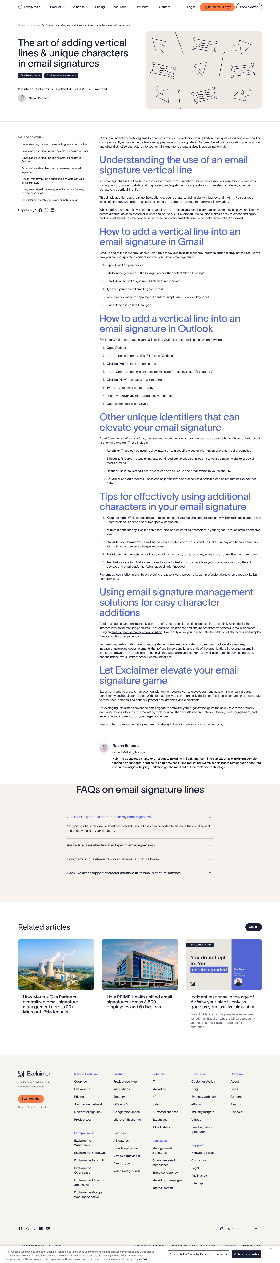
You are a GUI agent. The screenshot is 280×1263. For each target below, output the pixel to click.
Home (21, 25)
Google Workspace (126, 1112)
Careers (236, 1097)
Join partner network (88, 1104)
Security (119, 1097)
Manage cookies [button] (252, 1245)
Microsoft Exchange (127, 1119)
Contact (164, 7)
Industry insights (202, 1112)
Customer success (165, 1112)
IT (153, 1081)
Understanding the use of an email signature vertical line (54, 144)
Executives (159, 1119)
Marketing (159, 1089)
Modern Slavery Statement (149, 1245)
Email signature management (61, 75)
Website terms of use (182, 1245)
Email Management (30, 75)
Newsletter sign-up (87, 1112)
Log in (191, 7)
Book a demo (249, 7)
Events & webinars (204, 1097)
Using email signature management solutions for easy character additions (53, 191)
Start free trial (31, 1098)
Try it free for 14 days (217, 7)
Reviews (236, 1112)
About (234, 1081)
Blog (194, 1089)
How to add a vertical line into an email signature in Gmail (55, 150)
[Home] (29, 7)
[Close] (271, 1248)
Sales (156, 1104)
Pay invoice (199, 1175)
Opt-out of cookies (246, 1254)
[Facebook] (20, 1228)
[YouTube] (48, 1228)
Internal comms (163, 1188)
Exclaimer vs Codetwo (89, 1153)
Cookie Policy (142, 1259)
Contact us (198, 1160)
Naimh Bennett (39, 98)
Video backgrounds (126, 1171)
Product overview (125, 1081)
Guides (35, 25)
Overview (80, 1081)
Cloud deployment (126, 1148)
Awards (235, 1104)
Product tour (82, 1119)
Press (234, 1089)
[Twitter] (34, 1228)
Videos (196, 1119)
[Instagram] (27, 1228)
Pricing (100, 7)
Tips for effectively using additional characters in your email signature (53, 180)
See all (253, 927)
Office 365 (120, 1104)
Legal (195, 1168)
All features (121, 1140)
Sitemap (197, 1183)
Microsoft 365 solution (195, 214)
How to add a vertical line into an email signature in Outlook (51, 159)
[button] (140, 817)
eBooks (196, 1104)
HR (154, 1097)
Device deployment (126, 1156)
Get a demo (82, 1089)
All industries (161, 1127)
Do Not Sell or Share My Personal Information (198, 1254)
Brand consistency (165, 1172)
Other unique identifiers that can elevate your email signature (51, 170)
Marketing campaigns (167, 1180)
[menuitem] (58, 7)
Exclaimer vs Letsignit (89, 1160)
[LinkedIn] (41, 1228)
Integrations (121, 1089)
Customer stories (203, 1081)
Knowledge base (202, 1153)
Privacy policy (207, 1245)
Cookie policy (229, 1245)
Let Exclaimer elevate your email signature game (50, 199)
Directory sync (123, 1163)
